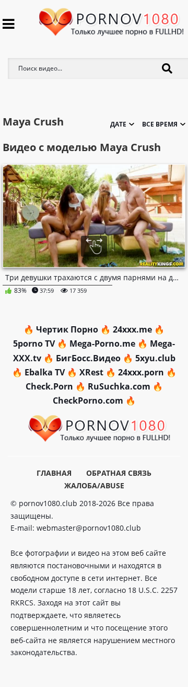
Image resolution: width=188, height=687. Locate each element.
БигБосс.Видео (88, 358)
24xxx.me (132, 329)
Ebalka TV (45, 372)
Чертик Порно (67, 329)
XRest (91, 372)
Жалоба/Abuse (94, 485)
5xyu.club (155, 358)
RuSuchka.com (119, 386)
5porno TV (34, 343)
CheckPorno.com (88, 400)
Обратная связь (118, 473)
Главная (54, 473)
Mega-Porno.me (102, 343)
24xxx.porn (141, 372)
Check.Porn (49, 386)
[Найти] (167, 68)
